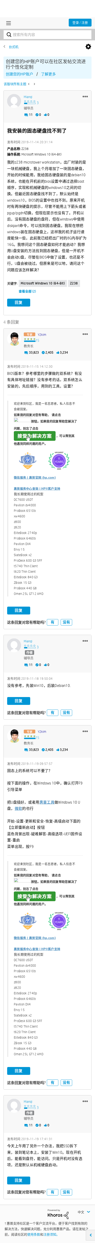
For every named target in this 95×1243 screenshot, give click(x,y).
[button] (85, 96)
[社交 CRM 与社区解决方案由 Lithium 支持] (58, 1214)
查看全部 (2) (27, 291)
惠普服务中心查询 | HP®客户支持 (37, 488)
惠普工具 (46, 802)
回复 (19, 302)
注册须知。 (51, 1234)
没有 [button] (66, 622)
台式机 (13, 47)
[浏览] (7, 23)
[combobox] (47, 34)
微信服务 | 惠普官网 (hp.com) (35, 477)
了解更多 (48, 74)
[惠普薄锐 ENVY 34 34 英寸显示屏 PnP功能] (34, 84)
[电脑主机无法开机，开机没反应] (29, 84)
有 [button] (52, 622)
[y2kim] (14, 339)
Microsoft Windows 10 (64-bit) (43, 283)
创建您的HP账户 (19, 74)
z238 (74, 283)
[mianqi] (14, 101)
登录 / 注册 (80, 23)
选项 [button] (88, 47)
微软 (18, 808)
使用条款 (33, 1234)
